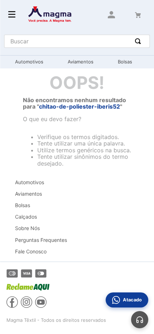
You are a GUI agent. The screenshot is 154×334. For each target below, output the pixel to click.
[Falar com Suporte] (139, 319)
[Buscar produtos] (139, 41)
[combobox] (77, 41)
